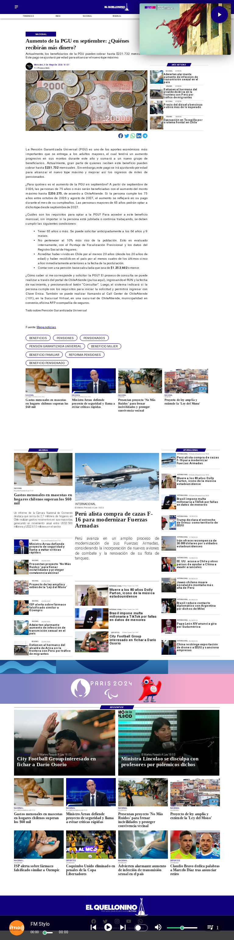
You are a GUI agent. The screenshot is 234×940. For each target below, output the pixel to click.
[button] (38, 338)
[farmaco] (21, 607)
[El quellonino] (117, 10)
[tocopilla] (156, 122)
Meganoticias (46, 327)
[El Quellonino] (16, 8)
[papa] (168, 626)
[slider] (45, 933)
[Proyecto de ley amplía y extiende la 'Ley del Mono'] (21, 587)
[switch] (141, 927)
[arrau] (21, 546)
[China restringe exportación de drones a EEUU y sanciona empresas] (168, 647)
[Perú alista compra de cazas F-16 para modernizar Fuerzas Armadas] (168, 460)
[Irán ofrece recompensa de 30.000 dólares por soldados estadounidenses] (168, 543)
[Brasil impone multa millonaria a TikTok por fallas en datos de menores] (168, 502)
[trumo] (168, 564)
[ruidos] (21, 567)
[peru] (168, 585)
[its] (156, 77)
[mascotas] (43, 485)
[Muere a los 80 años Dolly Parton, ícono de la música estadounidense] (168, 481)
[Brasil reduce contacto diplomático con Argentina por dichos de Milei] (168, 605)
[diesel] (156, 107)
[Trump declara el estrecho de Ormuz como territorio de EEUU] (168, 522)
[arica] (156, 92)
